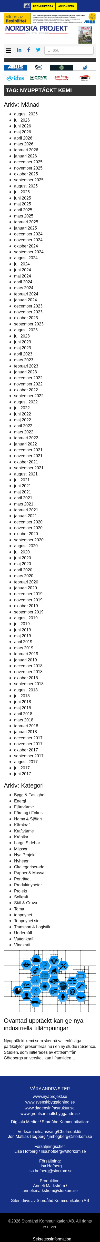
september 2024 (29, 252)
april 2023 (23, 354)
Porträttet (22, 879)
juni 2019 (22, 630)
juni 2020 (22, 558)
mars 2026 (23, 144)
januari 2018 (25, 732)
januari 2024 (25, 300)
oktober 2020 (26, 534)
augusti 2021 (26, 474)
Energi (20, 801)
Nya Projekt (24, 855)
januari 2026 (25, 156)
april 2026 (23, 138)
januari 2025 (25, 228)
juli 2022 (22, 408)
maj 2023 (22, 348)
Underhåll (23, 933)
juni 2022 (22, 414)
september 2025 (29, 180)
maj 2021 (22, 492)
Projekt (20, 891)
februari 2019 (26, 654)
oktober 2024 (26, 246)
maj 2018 (22, 708)
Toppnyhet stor (27, 921)
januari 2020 (25, 588)
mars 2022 (23, 432)
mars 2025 (23, 216)
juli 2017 (22, 768)
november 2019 (28, 600)
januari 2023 (25, 372)
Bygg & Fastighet (29, 795)
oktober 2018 (26, 678)
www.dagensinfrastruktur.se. (50, 1108)
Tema (19, 909)
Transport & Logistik (32, 927)
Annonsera (66, 6)
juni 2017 (22, 774)
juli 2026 (22, 120)
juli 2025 (22, 192)
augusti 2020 (26, 546)
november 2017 (28, 744)
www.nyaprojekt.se (50, 1096)
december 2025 (28, 162)
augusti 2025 (26, 186)
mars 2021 (23, 504)
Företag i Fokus (28, 813)
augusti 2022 (26, 402)
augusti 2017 (26, 762)
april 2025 (23, 210)
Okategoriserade (29, 867)
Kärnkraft (22, 825)
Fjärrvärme (24, 807)
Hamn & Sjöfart (28, 819)
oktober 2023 (26, 318)
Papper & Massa (29, 873)
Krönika (21, 837)
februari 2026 (26, 150)
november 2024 (28, 240)
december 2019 (28, 594)
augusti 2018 (26, 690)
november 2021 (28, 456)
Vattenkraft (23, 939)
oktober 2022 (26, 390)
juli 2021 (22, 480)
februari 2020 (26, 582)
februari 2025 (26, 222)
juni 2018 (22, 702)
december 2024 (28, 234)
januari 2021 (25, 516)
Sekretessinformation (52, 1239)
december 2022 (28, 378)
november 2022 (28, 384)
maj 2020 (22, 564)
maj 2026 (22, 132)
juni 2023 (22, 342)
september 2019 (29, 612)
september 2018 (29, 684)
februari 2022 (26, 438)
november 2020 (28, 528)
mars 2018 (23, 720)
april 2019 (23, 642)
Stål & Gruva (25, 903)
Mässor (20, 849)
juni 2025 (22, 198)
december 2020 (28, 522)
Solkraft (21, 897)
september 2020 (29, 540)
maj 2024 (22, 276)
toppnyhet (23, 915)
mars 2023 (23, 360)
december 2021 (28, 450)
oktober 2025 (26, 174)
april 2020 (23, 570)
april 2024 (23, 282)
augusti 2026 (26, 114)
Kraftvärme (24, 831)
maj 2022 (22, 420)
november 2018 (28, 672)
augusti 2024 (26, 258)
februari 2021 (26, 510)
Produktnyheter (28, 885)
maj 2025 (22, 204)
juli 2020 (22, 552)
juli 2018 (22, 696)
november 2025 (28, 168)
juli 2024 (22, 264)
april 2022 (23, 426)
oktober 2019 (26, 606)
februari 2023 (26, 366)
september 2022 (29, 396)
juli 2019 (22, 624)
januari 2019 (25, 660)
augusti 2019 (26, 618)
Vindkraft (22, 945)
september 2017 (29, 756)
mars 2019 (23, 648)
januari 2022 (25, 444)
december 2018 (28, 666)
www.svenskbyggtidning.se (50, 1102)
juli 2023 (22, 336)
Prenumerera (43, 6)
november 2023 (28, 312)
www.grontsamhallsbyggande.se (50, 1113)
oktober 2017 (26, 750)
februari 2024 (26, 294)
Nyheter (21, 861)
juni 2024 (22, 270)
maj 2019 (22, 636)
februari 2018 (26, 726)
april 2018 (23, 714)
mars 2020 (23, 576)
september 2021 (29, 468)
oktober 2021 (26, 462)
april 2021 (23, 498)
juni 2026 (22, 126)
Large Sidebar (27, 843)
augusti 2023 (26, 330)
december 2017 (28, 738)
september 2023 (29, 324)
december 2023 (28, 306)
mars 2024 (23, 288)
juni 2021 (22, 486)
